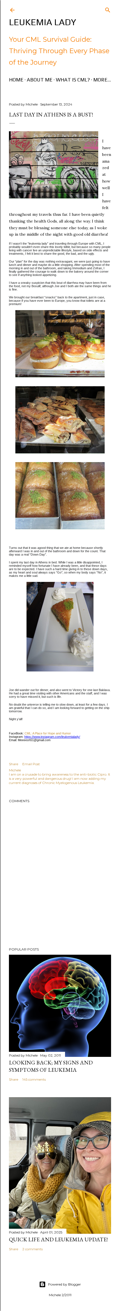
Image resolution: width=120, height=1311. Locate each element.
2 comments (32, 1249)
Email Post (31, 764)
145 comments (34, 1079)
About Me (39, 80)
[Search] (107, 8)
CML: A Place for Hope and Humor (47, 733)
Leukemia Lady (42, 22)
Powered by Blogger (64, 1284)
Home (16, 80)
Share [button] (13, 764)
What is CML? (73, 80)
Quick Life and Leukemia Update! (58, 1239)
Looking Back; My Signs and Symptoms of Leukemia (51, 1066)
